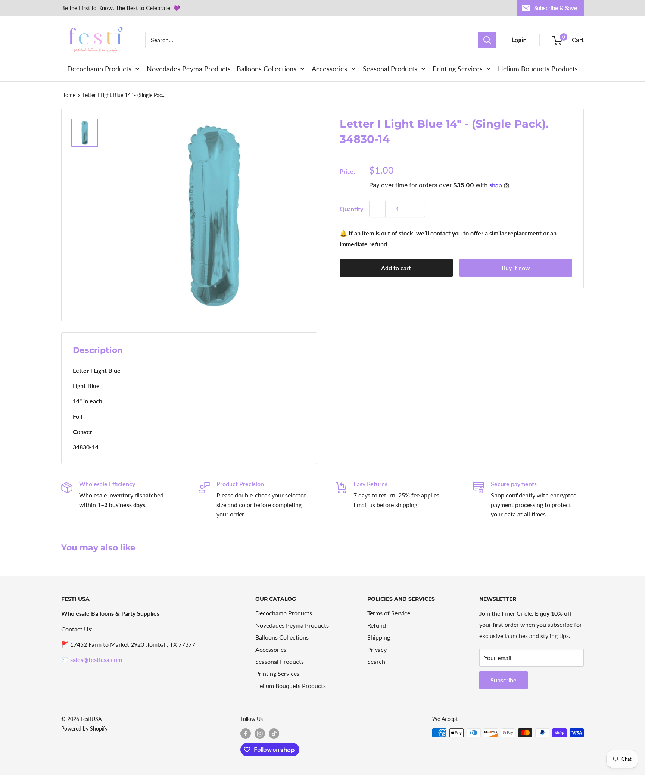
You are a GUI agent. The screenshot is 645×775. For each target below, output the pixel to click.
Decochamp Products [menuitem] (99, 69)
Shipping (378, 637)
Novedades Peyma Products (292, 625)
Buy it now (516, 268)
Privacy (377, 649)
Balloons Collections (282, 637)
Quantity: (352, 208)
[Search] (487, 40)
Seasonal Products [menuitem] (390, 69)
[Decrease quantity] (377, 209)
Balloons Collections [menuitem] (266, 69)
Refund (376, 625)
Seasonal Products (279, 661)
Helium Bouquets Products (290, 685)
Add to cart (396, 268)
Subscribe (503, 680)
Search (376, 661)
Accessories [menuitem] (329, 69)
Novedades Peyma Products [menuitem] (189, 69)
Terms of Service (388, 612)
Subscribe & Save (555, 7)
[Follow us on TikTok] (274, 733)
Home (68, 95)
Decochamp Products (283, 612)
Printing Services (277, 673)
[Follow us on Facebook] (245, 733)
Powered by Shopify (84, 728)
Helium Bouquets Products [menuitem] (538, 69)
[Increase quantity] (417, 209)
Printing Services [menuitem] (458, 69)
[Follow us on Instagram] (260, 733)
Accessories (270, 649)
